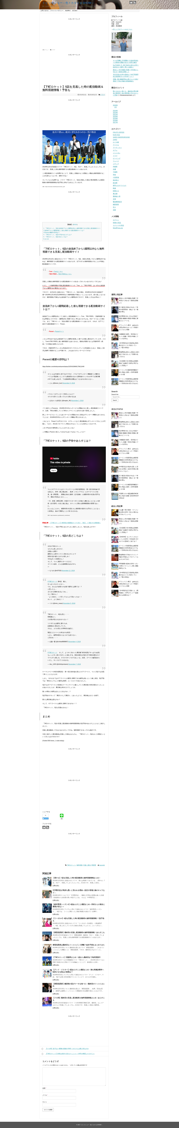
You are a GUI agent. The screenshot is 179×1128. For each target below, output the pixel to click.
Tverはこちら (58, 271)
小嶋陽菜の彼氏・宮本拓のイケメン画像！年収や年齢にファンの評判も (128, 336)
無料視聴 (80, 865)
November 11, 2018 (68, 570)
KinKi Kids (116, 135)
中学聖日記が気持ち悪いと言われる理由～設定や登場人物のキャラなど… (128, 469)
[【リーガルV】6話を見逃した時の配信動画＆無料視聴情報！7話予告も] (47, 922)
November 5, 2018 (69, 383)
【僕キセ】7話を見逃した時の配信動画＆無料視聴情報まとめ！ (77, 878)
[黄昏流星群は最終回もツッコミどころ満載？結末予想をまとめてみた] (47, 948)
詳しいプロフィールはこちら (122, 29)
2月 (115, 107)
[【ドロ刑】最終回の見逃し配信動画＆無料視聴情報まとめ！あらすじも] (47, 1001)
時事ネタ (116, 191)
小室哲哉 (116, 177)
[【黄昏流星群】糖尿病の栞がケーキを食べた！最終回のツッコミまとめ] (47, 987)
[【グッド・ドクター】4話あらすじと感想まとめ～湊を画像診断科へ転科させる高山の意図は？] (47, 973)
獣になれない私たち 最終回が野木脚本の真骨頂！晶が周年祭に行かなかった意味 (125, 93)
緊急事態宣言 (117, 202)
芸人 (114, 207)
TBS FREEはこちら (65, 274)
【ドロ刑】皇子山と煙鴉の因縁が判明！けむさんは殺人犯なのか (67, 1048)
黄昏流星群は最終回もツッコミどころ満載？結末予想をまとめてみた (79, 945)
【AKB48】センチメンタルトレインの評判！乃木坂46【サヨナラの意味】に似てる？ (129, 539)
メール (45, 1095)
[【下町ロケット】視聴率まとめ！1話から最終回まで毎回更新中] (47, 961)
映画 (114, 188)
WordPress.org (118, 228)
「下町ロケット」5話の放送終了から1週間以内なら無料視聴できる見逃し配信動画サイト (72, 228)
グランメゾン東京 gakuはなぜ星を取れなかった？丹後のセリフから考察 (129, 327)
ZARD (115, 139)
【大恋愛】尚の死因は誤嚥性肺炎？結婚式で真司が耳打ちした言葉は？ (128, 363)
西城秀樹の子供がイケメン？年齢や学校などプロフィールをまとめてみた (128, 557)
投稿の (117, 222)
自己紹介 (74, 10)
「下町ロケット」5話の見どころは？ (55, 237)
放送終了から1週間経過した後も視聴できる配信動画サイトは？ (63, 230)
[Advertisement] (74, 33)
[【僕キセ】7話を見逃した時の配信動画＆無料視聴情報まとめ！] (47, 881)
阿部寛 (93, 865)
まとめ (46, 239)
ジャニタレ (116, 153)
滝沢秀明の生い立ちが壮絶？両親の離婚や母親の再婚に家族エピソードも (128, 318)
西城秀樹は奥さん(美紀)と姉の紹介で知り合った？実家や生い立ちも (129, 354)
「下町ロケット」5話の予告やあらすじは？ (57, 234)
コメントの (118, 225)
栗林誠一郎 (116, 196)
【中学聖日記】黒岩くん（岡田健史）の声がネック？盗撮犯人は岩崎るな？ (128, 593)
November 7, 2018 (75, 664)
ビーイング (116, 158)
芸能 (114, 210)
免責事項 (67, 10)
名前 (44, 1088)
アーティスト (117, 147)
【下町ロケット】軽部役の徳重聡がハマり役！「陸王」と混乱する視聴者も (75, 523)
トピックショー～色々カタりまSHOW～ (68, 2)
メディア (116, 164)
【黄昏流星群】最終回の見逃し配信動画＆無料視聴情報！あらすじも (79, 932)
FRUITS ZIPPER (118, 132)
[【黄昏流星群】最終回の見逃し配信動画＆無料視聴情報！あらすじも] (47, 936)
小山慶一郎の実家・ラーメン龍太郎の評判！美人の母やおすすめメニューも (128, 512)
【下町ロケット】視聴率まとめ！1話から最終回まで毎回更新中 (77, 957)
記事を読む (56, 885)
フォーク (116, 161)
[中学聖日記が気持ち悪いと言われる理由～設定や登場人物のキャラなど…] (47, 894)
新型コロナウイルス (119, 185)
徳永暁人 (116, 180)
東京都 (115, 193)
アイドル (116, 145)
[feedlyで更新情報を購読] (131, 2)
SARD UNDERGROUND (121, 137)
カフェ (115, 150)
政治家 (115, 183)
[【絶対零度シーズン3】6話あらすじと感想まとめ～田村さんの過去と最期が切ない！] (47, 908)
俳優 (114, 169)
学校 (114, 174)
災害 (114, 199)
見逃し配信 (87, 865)
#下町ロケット (52, 581)
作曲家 (115, 166)
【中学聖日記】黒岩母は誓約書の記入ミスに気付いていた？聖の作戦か (128, 345)
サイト (44, 1102)
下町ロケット (71, 865)
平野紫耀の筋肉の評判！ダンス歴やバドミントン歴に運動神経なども (128, 566)
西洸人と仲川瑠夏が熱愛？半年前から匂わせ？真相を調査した (128, 300)
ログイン (116, 220)
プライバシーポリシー (56, 10)
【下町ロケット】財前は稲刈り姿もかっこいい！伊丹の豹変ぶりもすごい (70, 1053)
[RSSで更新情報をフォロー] (134, 2)
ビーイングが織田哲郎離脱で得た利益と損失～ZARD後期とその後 (128, 372)
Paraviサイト (59, 331)
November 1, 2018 (77, 400)
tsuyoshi (102, 865)
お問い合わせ (44, 10)
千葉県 (115, 172)
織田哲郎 (116, 204)
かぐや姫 (116, 142)
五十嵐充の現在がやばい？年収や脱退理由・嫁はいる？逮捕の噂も (128, 309)
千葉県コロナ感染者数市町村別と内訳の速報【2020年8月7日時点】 (129, 496)
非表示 (75, 224)
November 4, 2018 (74, 641)
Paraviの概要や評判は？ (51, 232)
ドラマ (102, 94)
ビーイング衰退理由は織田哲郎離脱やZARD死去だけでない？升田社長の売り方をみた (128, 381)
